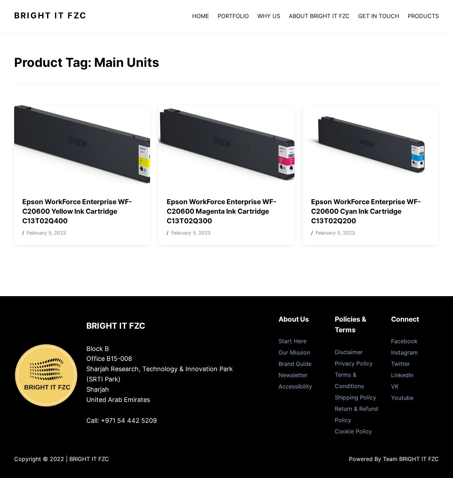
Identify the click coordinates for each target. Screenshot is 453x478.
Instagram (404, 352)
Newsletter (293, 375)
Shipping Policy (355, 397)
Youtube (402, 397)
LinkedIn (402, 375)
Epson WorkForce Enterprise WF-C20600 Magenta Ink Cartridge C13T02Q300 (221, 211)
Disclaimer (349, 352)
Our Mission (294, 352)
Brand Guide (295, 363)
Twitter (400, 363)
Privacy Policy (354, 363)
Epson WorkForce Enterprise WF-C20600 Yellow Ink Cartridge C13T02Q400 (77, 211)
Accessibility (295, 386)
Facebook (404, 341)
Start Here (292, 341)
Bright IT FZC (50, 16)
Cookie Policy (353, 431)
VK (394, 386)
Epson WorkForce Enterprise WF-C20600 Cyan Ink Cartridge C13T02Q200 (366, 211)
